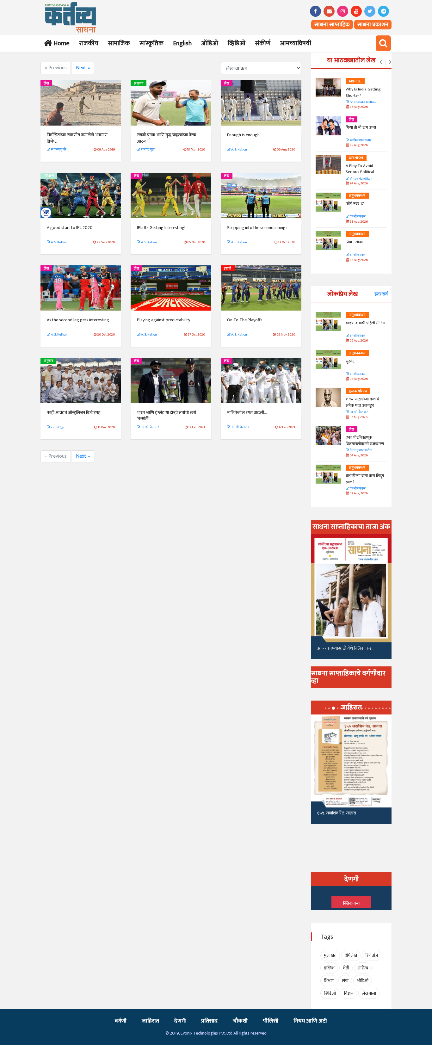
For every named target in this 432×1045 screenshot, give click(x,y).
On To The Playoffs (244, 320)
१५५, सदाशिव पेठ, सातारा (336, 813)
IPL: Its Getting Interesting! (161, 227)
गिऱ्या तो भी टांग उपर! (361, 127)
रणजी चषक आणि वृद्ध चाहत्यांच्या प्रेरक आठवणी (166, 138)
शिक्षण (329, 980)
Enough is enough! (244, 135)
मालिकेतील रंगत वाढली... (247, 412)
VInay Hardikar (360, 178)
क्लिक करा (351, 903)
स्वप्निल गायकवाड (360, 140)
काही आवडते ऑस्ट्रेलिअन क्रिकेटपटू (73, 412)
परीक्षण (49, 176)
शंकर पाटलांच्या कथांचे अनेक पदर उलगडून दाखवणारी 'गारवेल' (362, 405)
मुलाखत (330, 955)
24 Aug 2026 (358, 183)
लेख (46, 83)
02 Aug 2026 (358, 493)
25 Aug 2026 (358, 145)
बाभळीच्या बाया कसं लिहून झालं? (365, 478)
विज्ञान (349, 993)
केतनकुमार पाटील (360, 450)
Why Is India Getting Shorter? (363, 92)
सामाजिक (119, 43)
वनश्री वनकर (357, 216)
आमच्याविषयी (295, 43)
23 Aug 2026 (358, 222)
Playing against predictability (163, 320)
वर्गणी (121, 1021)
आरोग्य (362, 968)
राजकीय (88, 43)
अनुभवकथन (357, 196)
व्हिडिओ (236, 43)
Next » (83, 68)
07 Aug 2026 (358, 417)
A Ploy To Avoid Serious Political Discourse (360, 172)
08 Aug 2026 (358, 379)
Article (355, 81)
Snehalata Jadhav (362, 102)
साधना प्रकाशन (372, 24)
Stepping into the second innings (257, 227)
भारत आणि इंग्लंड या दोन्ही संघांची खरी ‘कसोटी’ (166, 416)
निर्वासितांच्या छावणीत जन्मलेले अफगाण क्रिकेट (77, 138)
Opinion (356, 158)
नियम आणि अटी (310, 1021)
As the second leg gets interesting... (79, 320)
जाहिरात (150, 1021)
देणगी (180, 1021)
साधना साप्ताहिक (332, 24)
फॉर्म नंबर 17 (355, 203)
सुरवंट (350, 361)
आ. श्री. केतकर (149, 427)
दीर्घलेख (351, 955)
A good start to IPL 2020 (70, 227)
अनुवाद (138, 83)
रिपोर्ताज (371, 955)
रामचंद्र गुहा (147, 149)
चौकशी (240, 1021)
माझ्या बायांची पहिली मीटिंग (365, 322)
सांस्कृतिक (151, 43)
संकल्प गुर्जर (58, 149)
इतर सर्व (381, 294)
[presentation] (381, 62)
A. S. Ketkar (239, 149)
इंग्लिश (329, 968)
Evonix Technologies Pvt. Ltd (206, 1033)
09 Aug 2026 (358, 340)
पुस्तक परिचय (358, 391)
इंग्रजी (227, 268)
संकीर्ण (262, 43)
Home (60, 43)
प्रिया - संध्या (354, 241)
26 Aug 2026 (358, 107)
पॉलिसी (270, 1021)
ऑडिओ (209, 43)
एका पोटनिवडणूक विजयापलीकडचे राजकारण (365, 440)
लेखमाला (369, 993)
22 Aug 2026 (358, 260)
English (182, 43)
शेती (346, 968)
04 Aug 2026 (358, 455)
